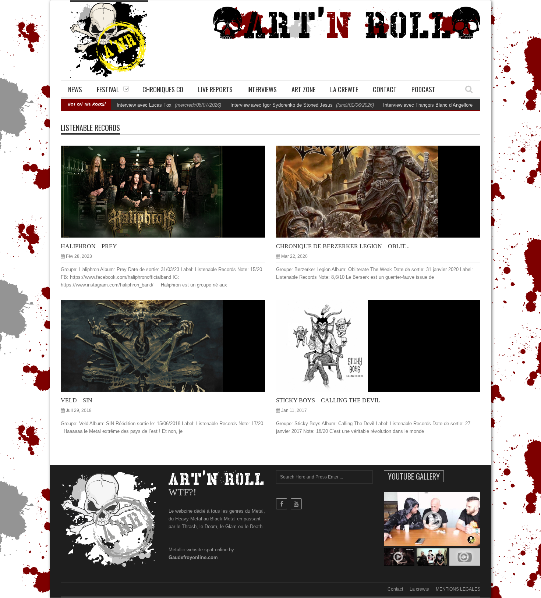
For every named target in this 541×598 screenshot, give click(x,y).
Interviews (262, 89)
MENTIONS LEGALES (458, 589)
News (75, 89)
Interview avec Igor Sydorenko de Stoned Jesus (281, 105)
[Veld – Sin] (169, 345)
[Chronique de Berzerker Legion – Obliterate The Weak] (384, 191)
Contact (385, 89)
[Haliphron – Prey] (169, 191)
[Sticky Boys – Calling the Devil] (384, 345)
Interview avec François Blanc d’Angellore (428, 105)
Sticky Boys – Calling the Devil (328, 400)
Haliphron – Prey (89, 246)
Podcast (423, 89)
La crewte (344, 89)
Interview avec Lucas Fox (144, 105)
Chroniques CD (162, 89)
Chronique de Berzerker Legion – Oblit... (343, 246)
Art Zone (303, 89)
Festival (108, 89)
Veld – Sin (76, 400)
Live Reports (215, 89)
